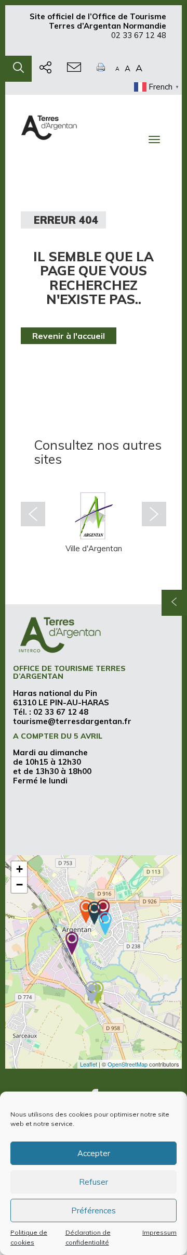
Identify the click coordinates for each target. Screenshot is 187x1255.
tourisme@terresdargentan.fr (72, 721)
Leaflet (88, 1064)
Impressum (159, 1232)
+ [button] (19, 869)
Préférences (93, 1210)
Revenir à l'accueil (68, 336)
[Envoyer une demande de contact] (74, 69)
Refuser (93, 1182)
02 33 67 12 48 (138, 35)
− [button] (19, 884)
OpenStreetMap (128, 1064)
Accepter (93, 1153)
